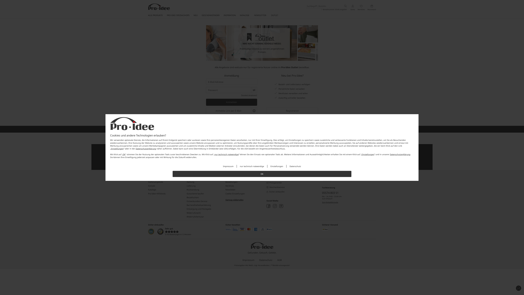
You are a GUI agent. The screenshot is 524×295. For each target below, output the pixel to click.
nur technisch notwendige (227, 154)
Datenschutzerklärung (146, 148)
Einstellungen (117, 148)
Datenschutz (295, 166)
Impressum (228, 166)
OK (124, 154)
